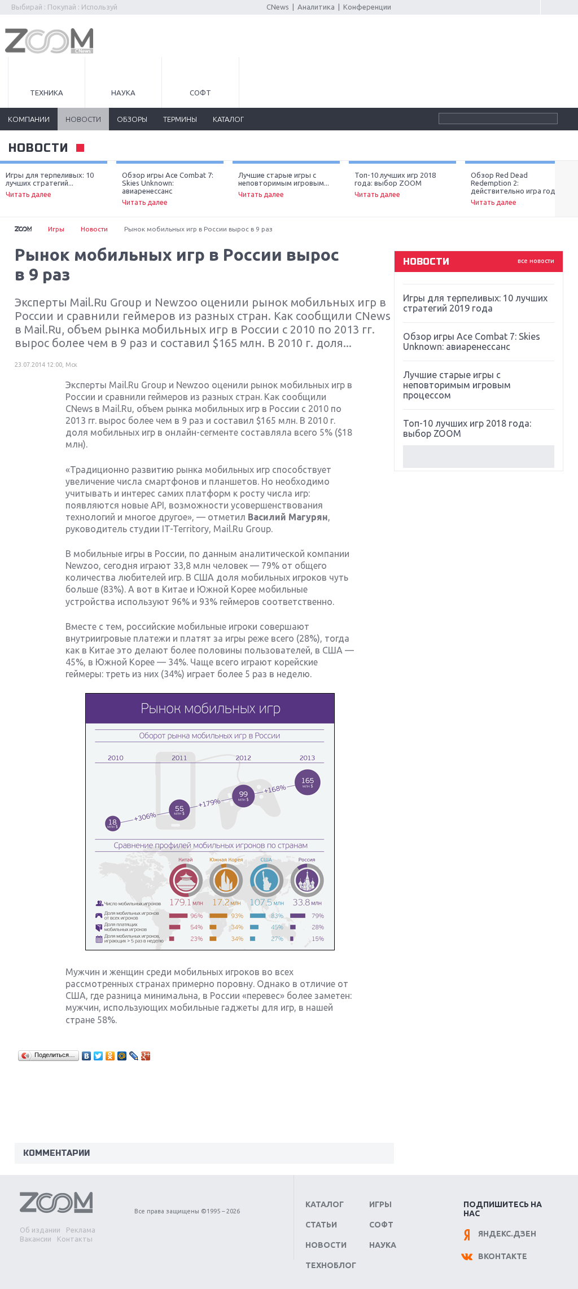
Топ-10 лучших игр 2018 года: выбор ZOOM (395, 184)
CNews (277, 7)
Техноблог (330, 1265)
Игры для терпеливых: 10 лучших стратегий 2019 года (475, 303)
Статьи (321, 1224)
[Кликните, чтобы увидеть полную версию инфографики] (210, 947)
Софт (200, 93)
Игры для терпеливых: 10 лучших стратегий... (50, 184)
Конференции (367, 7)
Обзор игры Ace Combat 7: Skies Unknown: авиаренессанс (167, 188)
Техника (46, 93)
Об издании (40, 1230)
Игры (56, 229)
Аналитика (316, 7)
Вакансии (35, 1239)
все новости (536, 260)
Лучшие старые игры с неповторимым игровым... (283, 184)
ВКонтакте (502, 1256)
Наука (123, 93)
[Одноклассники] (110, 1056)
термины (180, 119)
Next (566, 189)
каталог (228, 119)
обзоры (132, 119)
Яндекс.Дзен (507, 1233)
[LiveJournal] (134, 1056)
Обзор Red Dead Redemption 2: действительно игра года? (517, 188)
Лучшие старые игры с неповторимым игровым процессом (457, 385)
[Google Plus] (146, 1056)
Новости (94, 229)
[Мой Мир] (122, 1056)
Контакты (75, 1239)
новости (83, 119)
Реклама (80, 1230)
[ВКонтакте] (87, 1056)
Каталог (324, 1204)
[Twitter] (98, 1056)
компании (29, 119)
